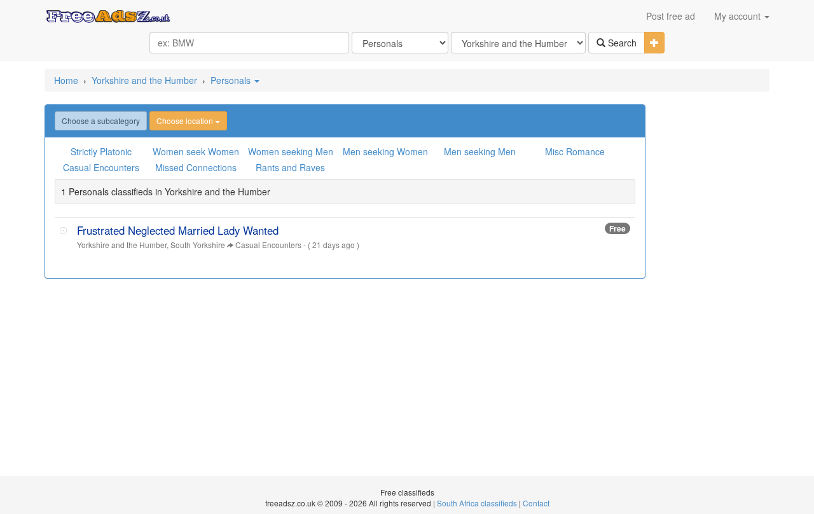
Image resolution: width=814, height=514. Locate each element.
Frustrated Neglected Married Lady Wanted (178, 230)
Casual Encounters (101, 167)
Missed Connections (196, 167)
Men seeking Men (480, 151)
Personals (231, 80)
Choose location (185, 120)
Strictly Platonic (101, 151)
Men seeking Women (385, 151)
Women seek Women (196, 151)
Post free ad (670, 16)
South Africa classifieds (477, 502)
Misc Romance (575, 151)
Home (66, 80)
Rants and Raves (290, 167)
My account (738, 16)
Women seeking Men (290, 151)
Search (621, 42)
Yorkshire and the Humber (144, 80)
